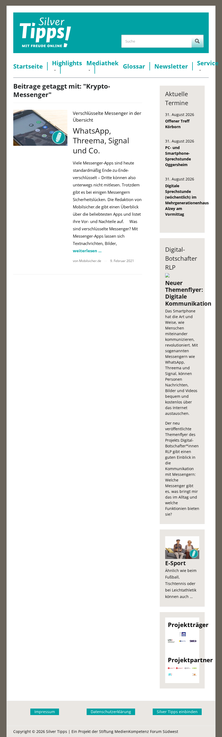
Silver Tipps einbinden (177, 711)
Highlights (67, 63)
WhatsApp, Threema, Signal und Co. (101, 140)
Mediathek (102, 63)
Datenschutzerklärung (111, 711)
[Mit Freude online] (45, 32)
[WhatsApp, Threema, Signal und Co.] (40, 128)
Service (207, 63)
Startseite (28, 66)
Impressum (44, 711)
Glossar (134, 66)
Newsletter (171, 66)
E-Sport (175, 563)
